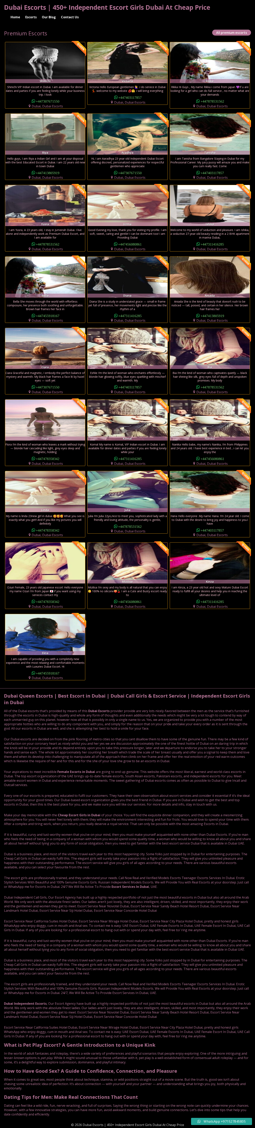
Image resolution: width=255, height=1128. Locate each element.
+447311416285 (212, 244)
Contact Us (70, 17)
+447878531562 (212, 101)
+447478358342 (47, 458)
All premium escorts (231, 32)
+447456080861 (130, 244)
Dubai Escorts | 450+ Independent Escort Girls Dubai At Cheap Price (107, 7)
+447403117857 (130, 97)
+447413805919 (47, 172)
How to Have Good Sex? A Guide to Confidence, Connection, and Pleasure (90, 1071)
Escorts (31, 17)
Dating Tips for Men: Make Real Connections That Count (71, 1097)
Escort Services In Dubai (130, 886)
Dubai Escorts (99, 711)
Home (15, 17)
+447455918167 (47, 315)
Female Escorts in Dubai (76, 772)
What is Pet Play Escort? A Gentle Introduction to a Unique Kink (79, 1045)
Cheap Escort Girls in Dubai (79, 815)
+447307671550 (47, 101)
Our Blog (49, 17)
